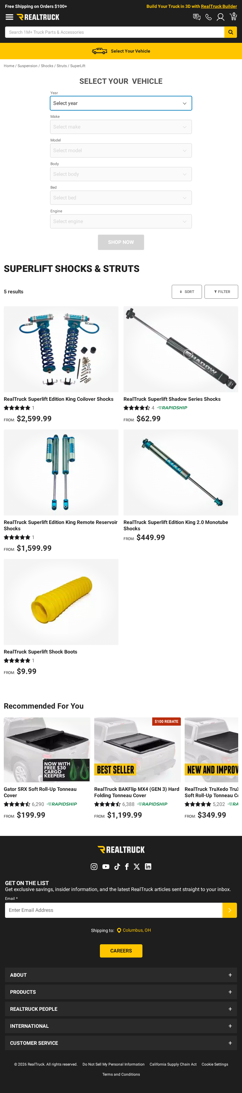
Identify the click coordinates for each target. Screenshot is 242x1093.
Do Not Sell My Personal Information (114, 1064)
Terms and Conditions (121, 1074)
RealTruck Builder (219, 6)
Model (55, 140)
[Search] (230, 32)
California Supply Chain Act (173, 1064)
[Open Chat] (196, 17)
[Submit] (229, 910)
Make (55, 116)
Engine (56, 211)
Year (54, 93)
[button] (121, 975)
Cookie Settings (215, 1064)
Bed (53, 187)
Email (11, 898)
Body (54, 164)
